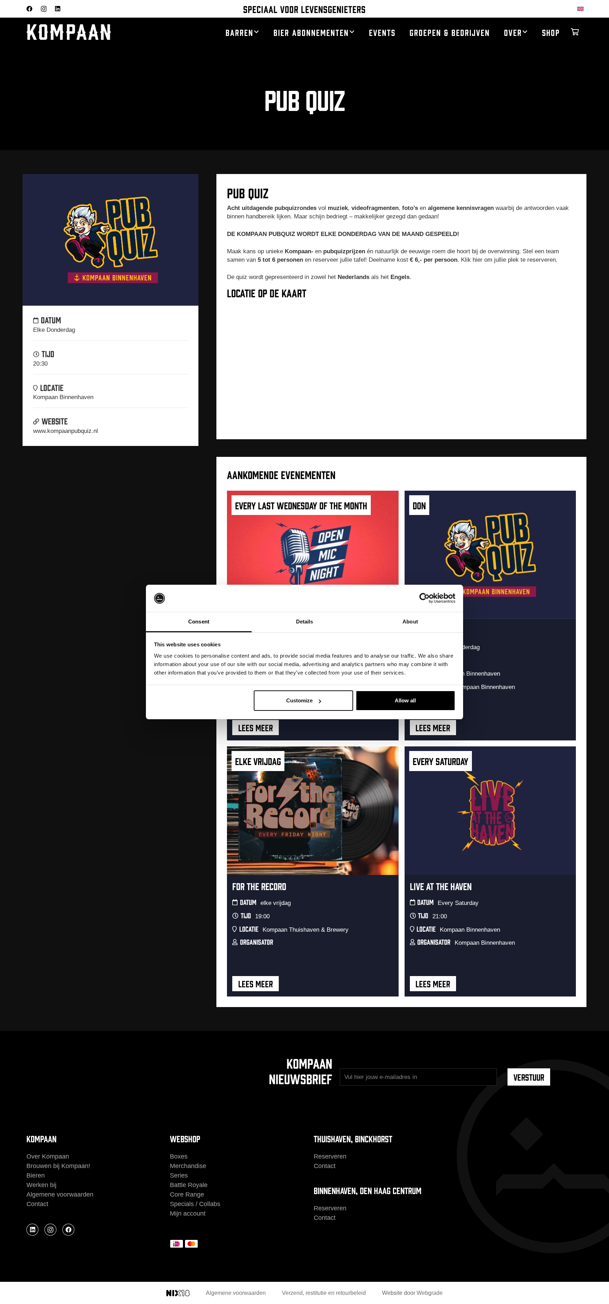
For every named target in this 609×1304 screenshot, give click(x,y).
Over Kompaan (47, 1156)
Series (179, 1175)
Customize (299, 700)
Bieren (35, 1175)
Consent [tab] (198, 622)
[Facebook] (29, 9)
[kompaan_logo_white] (93, 32)
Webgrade (430, 1293)
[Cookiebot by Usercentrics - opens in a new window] (424, 598)
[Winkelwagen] (575, 32)
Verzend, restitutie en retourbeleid (324, 1293)
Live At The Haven (441, 885)
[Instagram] (44, 9)
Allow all (405, 700)
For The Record (259, 885)
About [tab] (410, 622)
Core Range (187, 1194)
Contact (37, 1203)
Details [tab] (304, 622)
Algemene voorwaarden (59, 1194)
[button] (256, 32)
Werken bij (41, 1184)
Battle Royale (189, 1184)
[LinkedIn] (57, 9)
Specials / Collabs (195, 1203)
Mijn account (187, 1213)
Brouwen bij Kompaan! (58, 1165)
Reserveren (330, 1156)
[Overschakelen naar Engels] (581, 8)
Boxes (178, 1156)
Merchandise (188, 1165)
